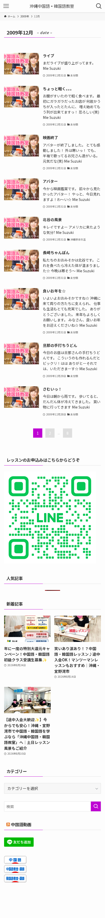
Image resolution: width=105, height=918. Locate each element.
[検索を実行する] (96, 806)
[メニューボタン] (6, 6)
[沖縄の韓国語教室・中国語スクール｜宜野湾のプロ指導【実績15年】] (52, 6)
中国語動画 (21, 824)
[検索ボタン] (99, 6)
